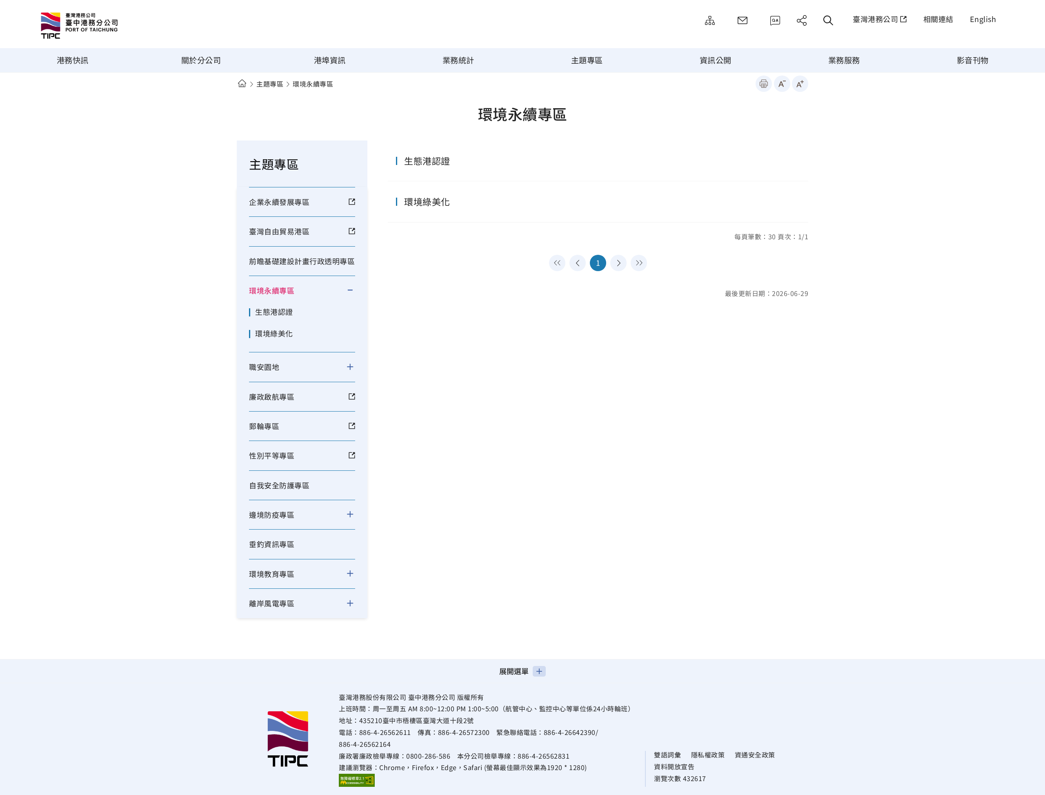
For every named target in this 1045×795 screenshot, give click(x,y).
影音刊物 (973, 60)
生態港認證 (274, 311)
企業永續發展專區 (279, 201)
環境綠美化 (274, 333)
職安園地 (264, 366)
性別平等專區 (271, 455)
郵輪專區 (264, 426)
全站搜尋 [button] (828, 20)
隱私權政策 (708, 755)
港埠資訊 (330, 60)
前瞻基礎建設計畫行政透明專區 (302, 261)
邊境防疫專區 (271, 514)
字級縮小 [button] (782, 84)
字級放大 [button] (800, 84)
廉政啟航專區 (271, 396)
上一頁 (577, 263)
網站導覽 (710, 20)
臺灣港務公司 (875, 18)
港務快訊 (73, 60)
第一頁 (557, 263)
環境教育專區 (271, 573)
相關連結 (938, 18)
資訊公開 (716, 60)
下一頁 (618, 263)
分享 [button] (802, 20)
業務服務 (844, 60)
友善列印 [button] (764, 84)
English (983, 18)
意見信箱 (742, 20)
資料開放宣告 (674, 767)
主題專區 (587, 60)
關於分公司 (201, 60)
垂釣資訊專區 (271, 544)
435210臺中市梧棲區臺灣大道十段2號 (416, 720)
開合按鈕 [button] (355, 290)
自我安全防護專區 (279, 485)
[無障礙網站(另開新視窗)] (357, 779)
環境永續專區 (271, 290)
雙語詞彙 (667, 755)
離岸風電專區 (271, 603)
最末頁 (639, 263)
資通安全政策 (755, 755)
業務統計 (458, 60)
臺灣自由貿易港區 (279, 231)
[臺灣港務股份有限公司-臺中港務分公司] (108, 26)
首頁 (242, 83)
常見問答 (775, 20)
